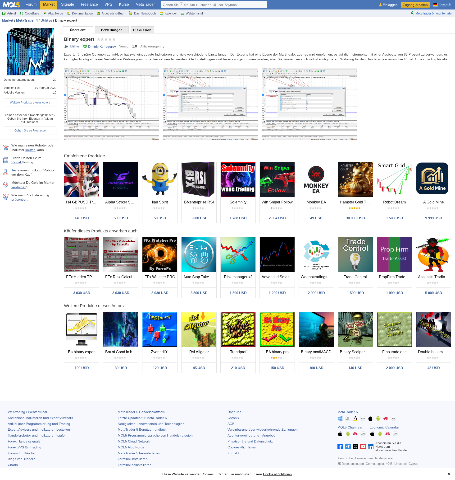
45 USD (199, 368)
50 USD (160, 218)
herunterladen (139, 453)
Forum (31, 4)
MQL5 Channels (349, 427)
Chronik (233, 418)
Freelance (89, 4)
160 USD (316, 368)
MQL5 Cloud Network (134, 441)
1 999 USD (394, 293)
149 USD (82, 218)
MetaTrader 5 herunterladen (434, 13)
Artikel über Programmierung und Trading (39, 424)
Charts (13, 465)
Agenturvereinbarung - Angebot (251, 435)
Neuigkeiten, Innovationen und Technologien (151, 424)
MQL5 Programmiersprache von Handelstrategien (155, 435)
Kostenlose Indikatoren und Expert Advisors (40, 418)
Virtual (16, 162)
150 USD (277, 368)
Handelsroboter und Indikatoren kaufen (37, 435)
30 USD (121, 368)
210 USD (238, 368)
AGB (231, 424)
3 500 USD (199, 293)
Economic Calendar (384, 427)
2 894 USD (277, 218)
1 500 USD (394, 218)
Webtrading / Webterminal (27, 412)
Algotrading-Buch (113, 13)
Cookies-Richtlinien (242, 447)
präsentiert (19, 199)
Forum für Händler (22, 453)
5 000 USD (199, 218)
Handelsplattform (141, 412)
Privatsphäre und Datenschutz (250, 441)
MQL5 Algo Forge (131, 447)
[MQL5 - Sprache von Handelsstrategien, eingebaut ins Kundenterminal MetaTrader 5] (11, 5)
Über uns (234, 412)
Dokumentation (82, 13)
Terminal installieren (133, 459)
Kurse (124, 4)
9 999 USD (433, 218)
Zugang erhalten (415, 5)
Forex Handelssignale (24, 441)
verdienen (18, 187)
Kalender (171, 13)
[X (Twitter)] (355, 446)
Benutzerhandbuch (143, 429)
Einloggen (390, 5)
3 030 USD (81, 293)
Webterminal (194, 13)
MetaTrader (145, 4)
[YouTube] (363, 446)
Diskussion (142, 30)
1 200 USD (277, 293)
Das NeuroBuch (145, 13)
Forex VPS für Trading (24, 447)
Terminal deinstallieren (134, 465)
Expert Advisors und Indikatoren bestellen (39, 429)
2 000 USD (316, 293)
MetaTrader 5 (347, 412)
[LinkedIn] (370, 446)
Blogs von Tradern (21, 459)
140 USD (355, 368)
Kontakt (233, 453)
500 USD (121, 218)
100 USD (82, 368)
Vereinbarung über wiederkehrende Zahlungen (263, 429)
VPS (108, 4)
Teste (15, 170)
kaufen (30, 150)
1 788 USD (238, 218)
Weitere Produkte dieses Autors (30, 102)
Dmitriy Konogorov (102, 46)
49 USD (316, 218)
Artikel (11, 13)
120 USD (160, 368)
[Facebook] (340, 446)
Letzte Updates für (142, 418)
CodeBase (32, 13)
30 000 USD (355, 218)
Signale (67, 4)
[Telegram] (348, 446)
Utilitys (75, 46)
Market (49, 4)
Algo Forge (55, 13)
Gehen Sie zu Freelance (30, 130)
